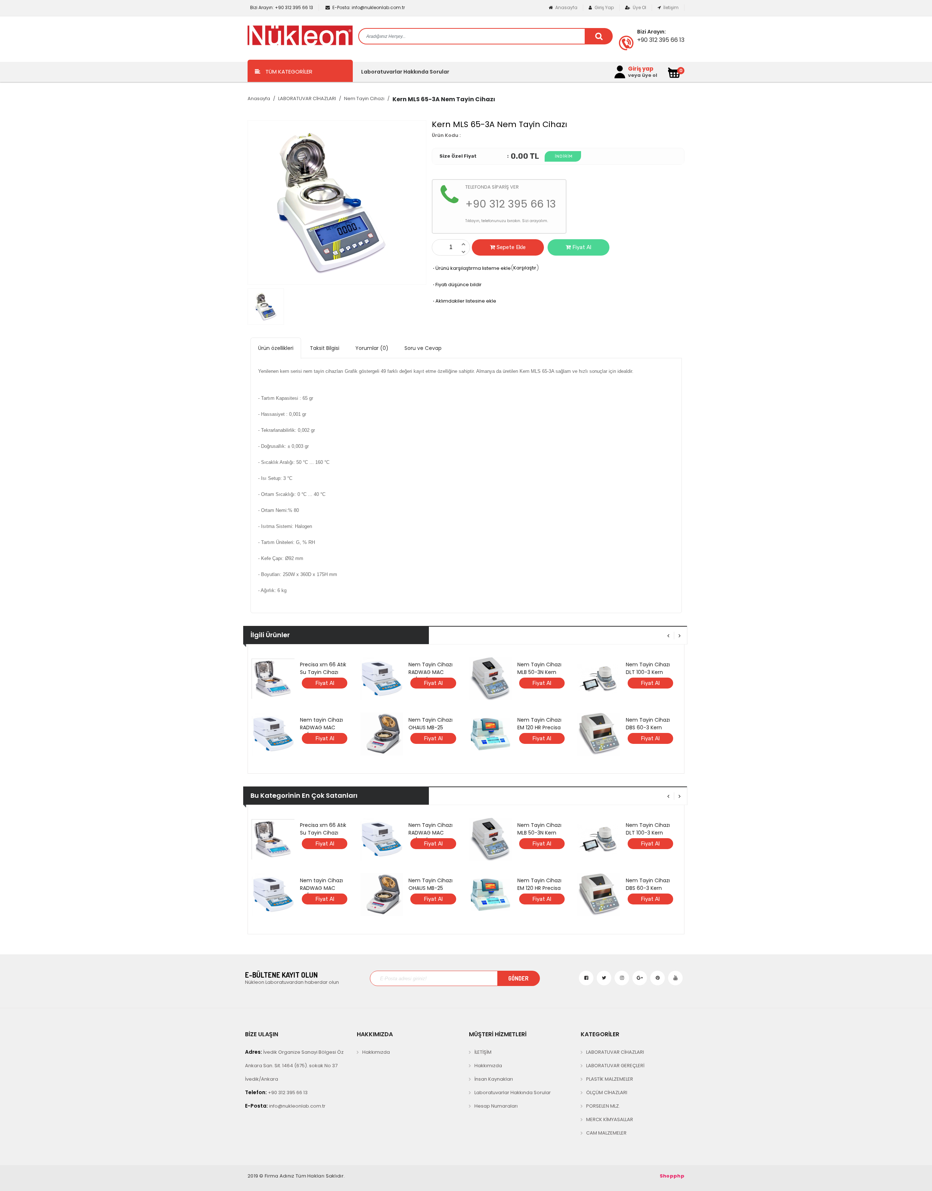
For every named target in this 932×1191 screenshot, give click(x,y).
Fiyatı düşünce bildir (457, 284)
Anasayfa (565, 7)
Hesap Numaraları (496, 1106)
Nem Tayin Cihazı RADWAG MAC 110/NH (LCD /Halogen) (430, 676)
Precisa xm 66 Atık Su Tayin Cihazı (323, 668)
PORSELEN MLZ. (603, 1106)
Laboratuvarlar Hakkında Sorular (405, 71)
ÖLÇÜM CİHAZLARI (606, 1092)
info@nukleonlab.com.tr (368, 7)
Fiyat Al (581, 247)
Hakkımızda (376, 1052)
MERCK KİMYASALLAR (609, 1119)
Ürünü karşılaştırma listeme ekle (471, 268)
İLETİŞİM (482, 1052)
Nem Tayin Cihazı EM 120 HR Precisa (539, 723)
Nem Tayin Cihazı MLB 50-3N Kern (539, 668)
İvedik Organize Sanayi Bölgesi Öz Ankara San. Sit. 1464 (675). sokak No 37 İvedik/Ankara (294, 1065)
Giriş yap (640, 69)
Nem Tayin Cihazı (364, 98)
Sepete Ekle (510, 247)
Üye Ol (639, 7)
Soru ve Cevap (423, 348)
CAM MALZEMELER (606, 1132)
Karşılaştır (524, 267)
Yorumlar (371, 348)
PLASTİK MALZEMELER (609, 1079)
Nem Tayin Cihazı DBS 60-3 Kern (648, 723)
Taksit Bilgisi (324, 348)
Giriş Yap (603, 7)
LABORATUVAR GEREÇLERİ (615, 1065)
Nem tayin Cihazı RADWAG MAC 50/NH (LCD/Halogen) (321, 731)
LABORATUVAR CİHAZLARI (307, 98)
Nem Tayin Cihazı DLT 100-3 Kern (648, 668)
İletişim (670, 7)
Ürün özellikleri (275, 348)
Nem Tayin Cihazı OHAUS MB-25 (430, 723)
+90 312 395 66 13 (281, 7)
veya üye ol (642, 75)
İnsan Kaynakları (493, 1079)
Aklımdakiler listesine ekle (464, 300)
